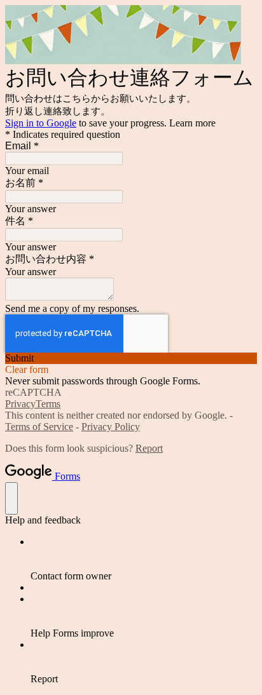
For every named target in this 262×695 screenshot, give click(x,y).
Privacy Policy (110, 426)
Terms (48, 403)
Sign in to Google (40, 123)
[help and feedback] (11, 498)
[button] (131, 358)
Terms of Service (39, 426)
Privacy (20, 403)
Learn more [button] (192, 123)
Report (149, 448)
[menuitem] (144, 559)
